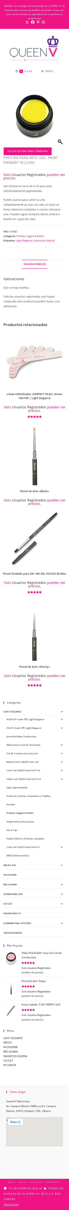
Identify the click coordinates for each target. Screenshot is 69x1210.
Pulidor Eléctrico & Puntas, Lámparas (25, 838)
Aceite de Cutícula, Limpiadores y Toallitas (29, 796)
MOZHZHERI (9, 874)
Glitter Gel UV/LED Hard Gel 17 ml (24, 779)
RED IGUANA (10, 1051)
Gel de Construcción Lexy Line (22, 753)
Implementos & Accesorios (20, 821)
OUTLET (7, 903)
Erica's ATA (9, 865)
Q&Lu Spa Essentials (17, 787)
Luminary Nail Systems (17, 923)
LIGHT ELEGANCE (13, 1038)
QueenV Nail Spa (13, 894)
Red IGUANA (10, 884)
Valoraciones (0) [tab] (35, 264)
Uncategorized (12, 932)
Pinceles (11, 804)
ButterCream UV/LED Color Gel (23, 761)
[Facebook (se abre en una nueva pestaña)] (33, 22)
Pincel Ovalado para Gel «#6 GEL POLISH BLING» (34, 573)
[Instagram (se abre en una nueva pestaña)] (43, 22)
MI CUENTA (9, 1065)
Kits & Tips (12, 830)
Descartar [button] (11, 1204)
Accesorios (39, 240)
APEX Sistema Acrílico (18, 855)
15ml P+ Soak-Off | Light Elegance (24, 728)
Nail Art (51, 240)
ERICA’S (7, 1042)
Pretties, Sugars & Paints (30, 236)
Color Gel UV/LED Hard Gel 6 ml (23, 847)
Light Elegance (24, 240)
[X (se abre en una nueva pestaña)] (27, 22)
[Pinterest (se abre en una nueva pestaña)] (38, 22)
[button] (64, 334)
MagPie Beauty (12, 913)
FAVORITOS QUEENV (15, 1056)
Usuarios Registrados (29, 174)
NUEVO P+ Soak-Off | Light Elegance (25, 719)
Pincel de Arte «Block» (34, 491)
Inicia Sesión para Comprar (27, 151)
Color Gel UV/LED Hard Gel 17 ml (23, 770)
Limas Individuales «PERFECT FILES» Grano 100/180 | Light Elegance (34, 396)
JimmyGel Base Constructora (21, 736)
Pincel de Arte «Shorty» (34, 666)
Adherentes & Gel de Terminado (23, 744)
